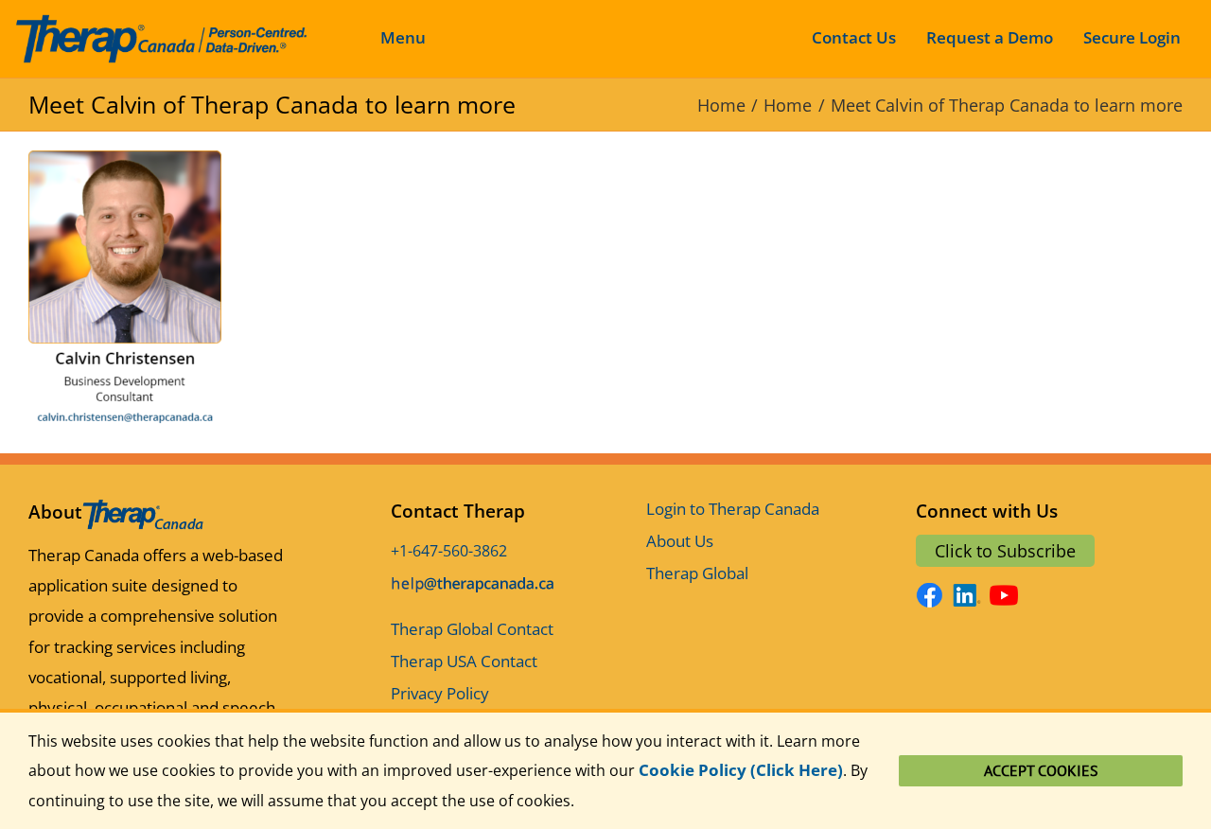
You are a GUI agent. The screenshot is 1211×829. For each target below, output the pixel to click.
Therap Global (697, 573)
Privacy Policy (440, 693)
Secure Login (1132, 37)
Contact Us (854, 37)
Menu (403, 37)
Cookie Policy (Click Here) (741, 770)
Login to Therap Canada (732, 509)
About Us (679, 541)
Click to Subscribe (1005, 550)
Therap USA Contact (464, 661)
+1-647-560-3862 (449, 550)
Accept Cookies (1041, 770)
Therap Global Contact (472, 629)
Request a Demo (989, 37)
